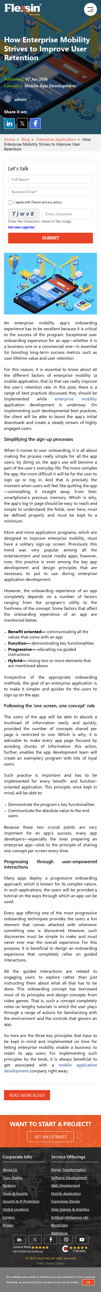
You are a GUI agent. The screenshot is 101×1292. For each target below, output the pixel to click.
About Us (10, 1169)
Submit (50, 238)
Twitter (22, 123)
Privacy (8, 1225)
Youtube (81, 1239)
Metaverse (59, 1233)
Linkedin (9, 123)
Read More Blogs (27, 1095)
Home (9, 139)
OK (88, 1282)
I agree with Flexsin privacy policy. (37, 202)
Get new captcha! (21, 227)
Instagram (66, 1239)
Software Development (69, 1177)
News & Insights (15, 1193)
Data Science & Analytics (70, 1209)
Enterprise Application (56, 139)
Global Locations (16, 1209)
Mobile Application (66, 1193)
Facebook (35, 123)
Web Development (65, 1185)
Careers (9, 1217)
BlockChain (59, 1225)
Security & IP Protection (21, 1201)
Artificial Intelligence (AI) (69, 1217)
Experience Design (65, 1201)
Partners (9, 1185)
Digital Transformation (68, 1169)
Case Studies (13, 1177)
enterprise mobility (76, 398)
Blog (26, 139)
